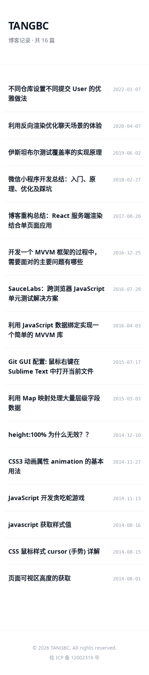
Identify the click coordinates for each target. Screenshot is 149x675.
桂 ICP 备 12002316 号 (74, 657)
